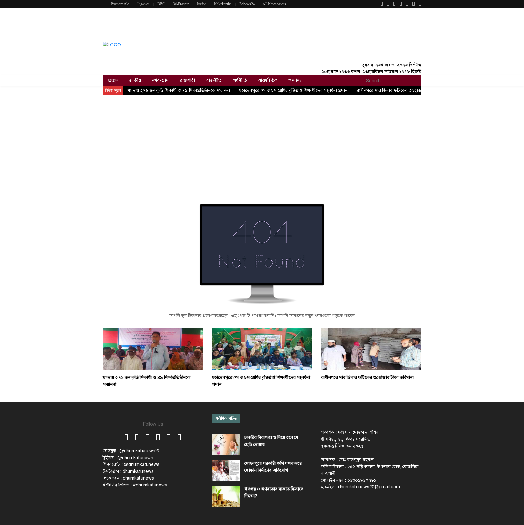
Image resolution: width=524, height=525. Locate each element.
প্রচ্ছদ (113, 80)
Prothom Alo (120, 4)
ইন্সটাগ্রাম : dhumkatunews (128, 471)
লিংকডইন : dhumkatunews (128, 478)
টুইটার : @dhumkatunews (128, 457)
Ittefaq (201, 4)
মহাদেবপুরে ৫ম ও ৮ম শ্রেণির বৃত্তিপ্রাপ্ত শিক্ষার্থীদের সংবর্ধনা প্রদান (293, 90)
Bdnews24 (247, 4)
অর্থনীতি (240, 80)
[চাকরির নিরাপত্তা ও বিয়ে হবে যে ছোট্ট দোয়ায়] (226, 444)
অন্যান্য (294, 80)
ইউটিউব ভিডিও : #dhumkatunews (135, 485)
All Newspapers (274, 4)
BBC (161, 4)
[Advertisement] (262, 140)
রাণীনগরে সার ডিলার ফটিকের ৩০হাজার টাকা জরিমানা (403, 90)
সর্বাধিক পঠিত (226, 418)
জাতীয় (135, 80)
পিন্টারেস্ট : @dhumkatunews (131, 464)
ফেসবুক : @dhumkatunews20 (131, 450)
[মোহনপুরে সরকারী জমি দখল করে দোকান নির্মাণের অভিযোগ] (226, 470)
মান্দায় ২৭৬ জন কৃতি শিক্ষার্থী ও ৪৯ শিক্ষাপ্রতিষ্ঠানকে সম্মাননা (179, 90)
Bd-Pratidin (181, 4)
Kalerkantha (222, 4)
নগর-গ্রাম (160, 80)
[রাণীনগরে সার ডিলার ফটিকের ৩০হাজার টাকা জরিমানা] (371, 349)
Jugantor (143, 4)
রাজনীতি (214, 80)
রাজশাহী (187, 80)
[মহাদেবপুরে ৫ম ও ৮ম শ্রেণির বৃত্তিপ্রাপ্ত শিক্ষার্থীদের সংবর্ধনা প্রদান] (262, 349)
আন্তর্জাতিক (267, 80)
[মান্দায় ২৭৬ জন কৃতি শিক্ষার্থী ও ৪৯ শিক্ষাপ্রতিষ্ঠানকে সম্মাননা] (153, 349)
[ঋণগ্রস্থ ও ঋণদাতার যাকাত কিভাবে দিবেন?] (226, 496)
